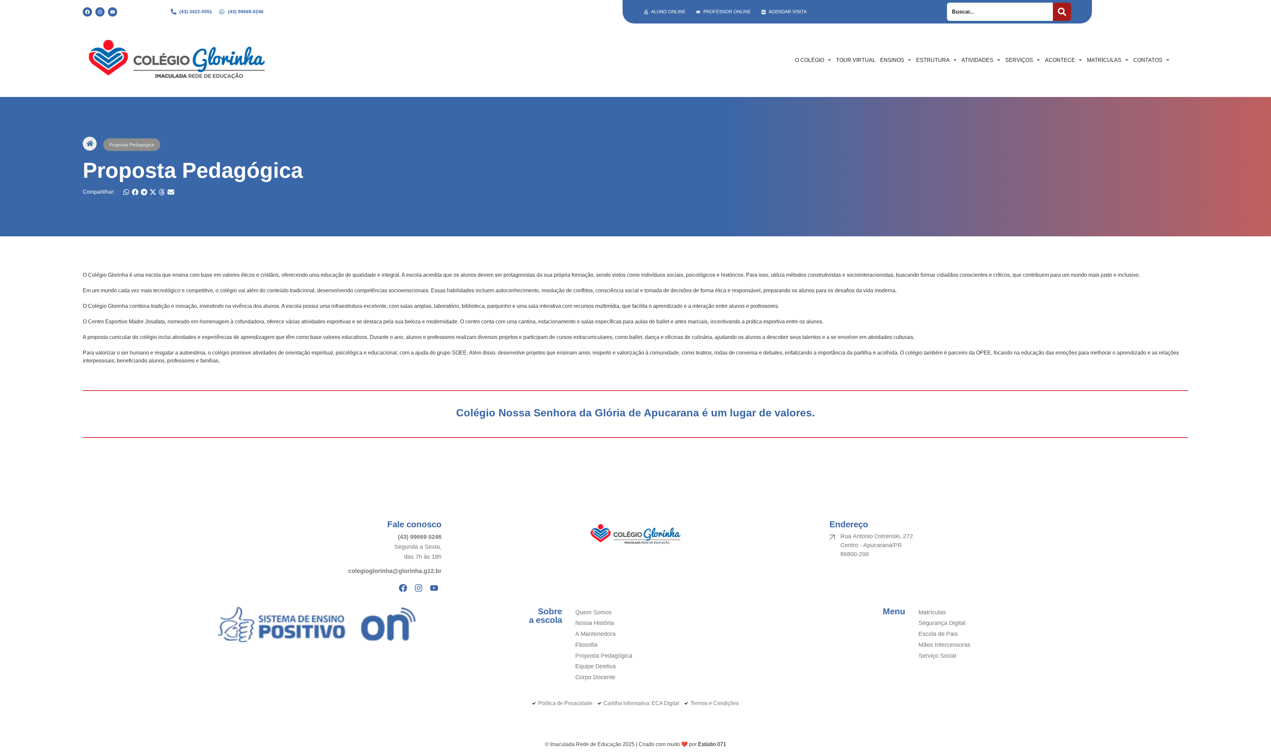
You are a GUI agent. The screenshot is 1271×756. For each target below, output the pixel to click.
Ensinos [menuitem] (892, 60)
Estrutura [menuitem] (933, 60)
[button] (126, 192)
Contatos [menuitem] (1147, 60)
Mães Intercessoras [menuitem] (944, 644)
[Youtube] (112, 12)
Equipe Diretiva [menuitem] (595, 666)
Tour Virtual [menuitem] (855, 60)
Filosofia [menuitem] (586, 644)
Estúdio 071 (712, 744)
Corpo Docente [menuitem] (595, 677)
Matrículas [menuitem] (1104, 60)
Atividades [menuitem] (977, 60)
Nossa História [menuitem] (594, 623)
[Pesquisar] (1062, 12)
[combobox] (1000, 12)
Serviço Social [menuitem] (937, 655)
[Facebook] (87, 12)
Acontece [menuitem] (1060, 60)
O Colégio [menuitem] (809, 60)
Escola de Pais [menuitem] (938, 634)
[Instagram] (100, 12)
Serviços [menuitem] (1019, 60)
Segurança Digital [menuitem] (941, 623)
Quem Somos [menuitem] (593, 612)
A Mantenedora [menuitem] (595, 634)
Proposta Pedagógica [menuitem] (603, 655)
